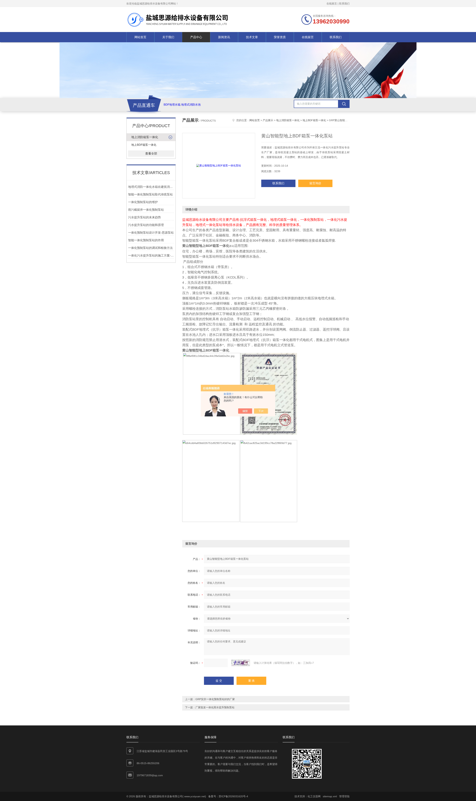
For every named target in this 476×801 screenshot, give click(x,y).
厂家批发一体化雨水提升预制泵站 (214, 707)
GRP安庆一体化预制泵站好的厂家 (215, 699)
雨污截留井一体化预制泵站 (146, 209)
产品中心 (196, 37)
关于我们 (168, 37)
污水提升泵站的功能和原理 (146, 225)
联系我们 (344, 3)
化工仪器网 (314, 796)
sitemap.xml (330, 796)
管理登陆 (344, 796)
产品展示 (268, 120)
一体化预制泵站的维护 (143, 202)
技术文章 (252, 37)
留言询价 (315, 183)
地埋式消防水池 (191, 104)
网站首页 (140, 37)
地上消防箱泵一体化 (144, 137)
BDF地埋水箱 (172, 104)
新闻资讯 (224, 37)
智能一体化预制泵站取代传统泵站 (150, 194)
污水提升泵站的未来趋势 (144, 217)
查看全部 (151, 153)
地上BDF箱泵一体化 (143, 144)
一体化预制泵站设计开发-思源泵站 (151, 232)
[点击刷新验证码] (240, 663)
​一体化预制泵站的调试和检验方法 (150, 247)
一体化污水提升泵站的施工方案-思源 (151, 255)
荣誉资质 (280, 37)
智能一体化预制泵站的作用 (146, 240)
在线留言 (332, 3)
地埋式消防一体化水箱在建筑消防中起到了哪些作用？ (151, 186)
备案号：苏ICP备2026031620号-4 (228, 796)
